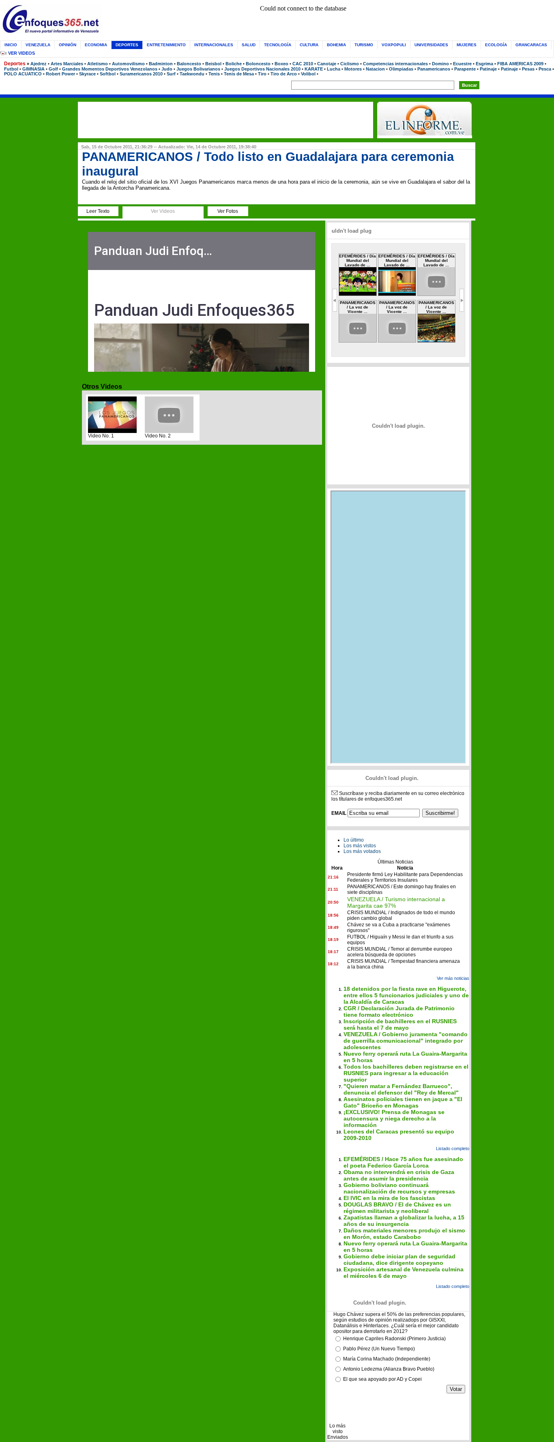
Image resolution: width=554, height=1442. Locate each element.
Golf (53, 68)
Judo (166, 68)
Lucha (333, 68)
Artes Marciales (67, 63)
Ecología (496, 45)
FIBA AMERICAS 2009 (520, 63)
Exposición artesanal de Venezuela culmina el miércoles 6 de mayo (404, 1272)
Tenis (214, 73)
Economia (96, 45)
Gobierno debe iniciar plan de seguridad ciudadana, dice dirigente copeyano (399, 1259)
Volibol (308, 73)
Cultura (309, 45)
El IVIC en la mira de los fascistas (389, 1198)
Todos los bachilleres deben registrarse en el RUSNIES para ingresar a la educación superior (406, 1073)
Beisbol (213, 63)
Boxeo (281, 63)
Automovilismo (128, 63)
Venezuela (38, 45)
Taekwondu (192, 73)
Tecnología (277, 45)
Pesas (528, 68)
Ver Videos (21, 53)
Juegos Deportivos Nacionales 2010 (262, 68)
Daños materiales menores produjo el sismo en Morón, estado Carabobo (404, 1233)
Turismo (363, 45)
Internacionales (213, 45)
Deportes (15, 63)
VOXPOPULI (394, 45)
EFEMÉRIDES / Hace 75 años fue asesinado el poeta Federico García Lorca (403, 1162)
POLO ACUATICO (23, 73)
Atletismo (97, 63)
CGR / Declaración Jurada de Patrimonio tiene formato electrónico (399, 1011)
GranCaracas (531, 45)
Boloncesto (258, 63)
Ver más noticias (453, 978)
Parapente (465, 68)
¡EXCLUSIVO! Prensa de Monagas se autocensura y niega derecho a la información (394, 1118)
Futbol (11, 68)
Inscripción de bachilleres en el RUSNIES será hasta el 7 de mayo (400, 1024)
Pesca (545, 68)
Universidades (431, 45)
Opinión (67, 45)
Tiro (262, 73)
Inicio (10, 45)
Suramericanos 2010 (141, 73)
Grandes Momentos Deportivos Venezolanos (109, 68)
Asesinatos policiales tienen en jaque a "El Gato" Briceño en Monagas (403, 1102)
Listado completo (452, 1148)
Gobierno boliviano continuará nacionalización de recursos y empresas (399, 1188)
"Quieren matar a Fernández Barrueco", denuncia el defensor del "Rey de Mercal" (401, 1089)
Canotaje (326, 63)
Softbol (108, 73)
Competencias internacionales (395, 63)
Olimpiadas (401, 68)
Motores (353, 68)
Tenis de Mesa (239, 73)
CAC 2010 (302, 63)
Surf (171, 73)
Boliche (233, 63)
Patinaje (488, 68)
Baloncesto (189, 63)
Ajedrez (38, 63)
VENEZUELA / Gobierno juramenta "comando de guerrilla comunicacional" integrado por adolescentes (406, 1040)
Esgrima (484, 63)
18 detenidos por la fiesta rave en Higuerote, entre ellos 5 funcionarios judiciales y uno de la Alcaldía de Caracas (406, 995)
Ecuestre (462, 63)
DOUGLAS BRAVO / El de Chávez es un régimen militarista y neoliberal (397, 1207)
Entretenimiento (166, 45)
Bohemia (336, 45)
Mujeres (467, 45)
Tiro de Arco (284, 73)
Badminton (161, 63)
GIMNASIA (33, 68)
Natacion (375, 68)
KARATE (314, 68)
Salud (249, 45)
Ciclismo (349, 63)
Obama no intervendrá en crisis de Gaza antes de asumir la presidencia (399, 1175)
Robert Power (60, 73)
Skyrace (87, 73)
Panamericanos (433, 68)
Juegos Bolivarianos (198, 68)
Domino (440, 63)
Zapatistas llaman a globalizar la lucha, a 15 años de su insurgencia (404, 1220)
